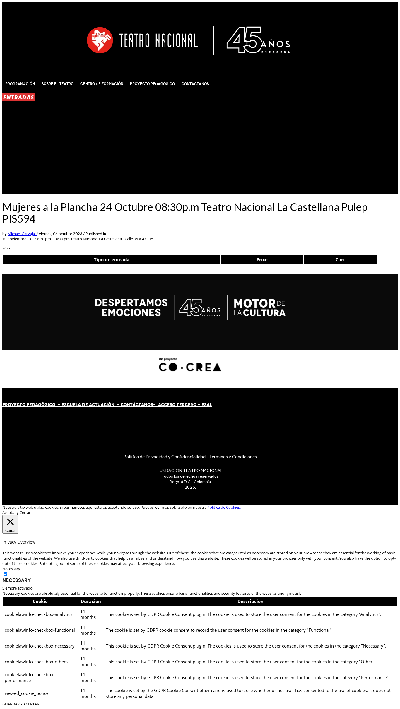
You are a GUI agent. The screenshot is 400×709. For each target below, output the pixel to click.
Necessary (16, 580)
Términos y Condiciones (233, 456)
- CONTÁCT (127, 404)
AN (144, 404)
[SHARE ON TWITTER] (3, 271)
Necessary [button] (11, 568)
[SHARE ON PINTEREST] (12, 271)
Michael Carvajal (22, 233)
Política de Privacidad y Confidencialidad (164, 456)
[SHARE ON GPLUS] (9, 271)
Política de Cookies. (224, 507)
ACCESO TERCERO (178, 404)
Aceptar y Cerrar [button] (16, 512)
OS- (152, 404)
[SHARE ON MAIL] (15, 271)
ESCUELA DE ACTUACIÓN (87, 404)
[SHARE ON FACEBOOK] (6, 271)
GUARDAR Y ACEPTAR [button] (20, 704)
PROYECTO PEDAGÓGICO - (31, 404)
